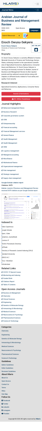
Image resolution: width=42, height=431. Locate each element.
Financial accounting (10, 127)
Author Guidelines (8, 365)
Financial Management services (14, 131)
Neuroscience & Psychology (11, 350)
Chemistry (5, 331)
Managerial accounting (11, 155)
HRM (5, 147)
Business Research (10, 112)
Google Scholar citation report (12, 183)
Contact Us (5, 384)
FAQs (3, 391)
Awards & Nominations (21, 94)
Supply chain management (12, 178)
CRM (5, 120)
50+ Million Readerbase (21, 99)
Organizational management (12, 166)
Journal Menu (7, 10)
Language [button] (34, 30)
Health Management (10, 139)
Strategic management (11, 174)
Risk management (9, 170)
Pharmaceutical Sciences (10, 354)
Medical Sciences (8, 346)
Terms (4, 387)
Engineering (6, 335)
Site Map (5, 394)
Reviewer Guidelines (9, 371)
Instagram (6, 410)
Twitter (5, 404)
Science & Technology (9, 358)
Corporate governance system (13, 116)
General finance (8, 135)
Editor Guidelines (7, 368)
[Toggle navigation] (36, 4)
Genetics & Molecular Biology (12, 339)
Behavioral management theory (13, 108)
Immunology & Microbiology (11, 342)
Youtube (6, 414)
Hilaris (38, 419)
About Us (5, 378)
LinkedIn (6, 407)
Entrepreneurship (9, 123)
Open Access (6, 381)
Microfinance (7, 159)
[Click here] (11, 4)
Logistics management (11, 151)
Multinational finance (10, 162)
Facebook (6, 400)
